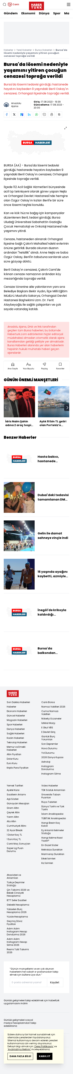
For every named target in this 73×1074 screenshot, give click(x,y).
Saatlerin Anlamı (16, 794)
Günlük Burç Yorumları (48, 738)
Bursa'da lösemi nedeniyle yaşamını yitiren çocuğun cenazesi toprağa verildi (35, 53)
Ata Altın (11, 821)
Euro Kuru (12, 763)
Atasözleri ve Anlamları (14, 876)
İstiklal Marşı (48, 723)
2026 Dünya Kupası (52, 757)
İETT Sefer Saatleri (17, 900)
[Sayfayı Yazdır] (52, 114)
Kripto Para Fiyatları (17, 767)
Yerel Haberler (24, 50)
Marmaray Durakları (52, 854)
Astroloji (45, 761)
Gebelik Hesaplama (18, 904)
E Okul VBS (47, 727)
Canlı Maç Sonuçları (18, 843)
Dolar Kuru (12, 758)
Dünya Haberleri (16, 729)
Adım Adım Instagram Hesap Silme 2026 (17, 941)
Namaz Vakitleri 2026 (53, 706)
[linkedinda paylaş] (29, 114)
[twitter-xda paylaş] (14, 114)
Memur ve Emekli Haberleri (16, 748)
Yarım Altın (13, 816)
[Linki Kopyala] (59, 114)
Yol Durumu (47, 752)
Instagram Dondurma (47, 768)
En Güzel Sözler (49, 845)
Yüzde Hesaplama (17, 916)
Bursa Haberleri (43, 50)
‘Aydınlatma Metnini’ (19, 1049)
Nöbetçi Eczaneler (51, 718)
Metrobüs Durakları (52, 849)
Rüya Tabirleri (49, 802)
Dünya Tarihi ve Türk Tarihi (52, 808)
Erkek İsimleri (48, 858)
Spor (56, 13)
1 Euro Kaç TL (14, 839)
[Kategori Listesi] (68, 4)
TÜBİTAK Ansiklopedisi (53, 818)
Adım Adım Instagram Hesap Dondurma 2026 (17, 931)
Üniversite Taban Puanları (50, 796)
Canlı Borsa (48, 702)
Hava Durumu (49, 748)
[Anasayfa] (13, 693)
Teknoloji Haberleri (17, 742)
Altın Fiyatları (14, 754)
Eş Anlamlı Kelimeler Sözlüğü (52, 832)
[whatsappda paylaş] (37, 114)
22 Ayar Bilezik (14, 830)
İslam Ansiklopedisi (52, 813)
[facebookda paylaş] (7, 114)
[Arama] (4, 4)
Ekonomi (28, 13)
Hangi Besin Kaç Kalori (50, 824)
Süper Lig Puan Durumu (15, 850)
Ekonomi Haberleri (17, 711)
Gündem (11, 13)
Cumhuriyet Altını (16, 825)
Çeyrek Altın (13, 812)
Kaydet (54, 982)
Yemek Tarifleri (15, 785)
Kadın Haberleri (15, 738)
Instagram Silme (51, 773)
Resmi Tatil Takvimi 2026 (18, 951)
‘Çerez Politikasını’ (44, 1046)
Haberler (8, 50)
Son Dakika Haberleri (18, 702)
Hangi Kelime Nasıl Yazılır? (52, 839)
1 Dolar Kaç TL (14, 834)
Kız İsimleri (47, 863)
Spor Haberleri (14, 724)
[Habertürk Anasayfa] (36, 5)
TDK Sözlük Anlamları (53, 790)
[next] (67, 407)
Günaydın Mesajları (18, 803)
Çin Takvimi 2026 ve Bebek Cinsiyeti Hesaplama (18, 892)
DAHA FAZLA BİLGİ (20, 1056)
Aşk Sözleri (13, 799)
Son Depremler (49, 743)
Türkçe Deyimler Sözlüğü (16, 884)
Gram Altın (13, 808)
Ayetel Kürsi (13, 790)
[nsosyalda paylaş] (22, 114)
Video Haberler (49, 785)
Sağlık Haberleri (15, 733)
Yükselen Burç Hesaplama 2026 (17, 911)
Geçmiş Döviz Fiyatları (14, 923)
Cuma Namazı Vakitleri (49, 713)
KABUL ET (44, 1056)
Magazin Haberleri (17, 720)
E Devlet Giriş (48, 732)
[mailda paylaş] (44, 114)
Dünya (44, 13)
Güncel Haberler (16, 715)
